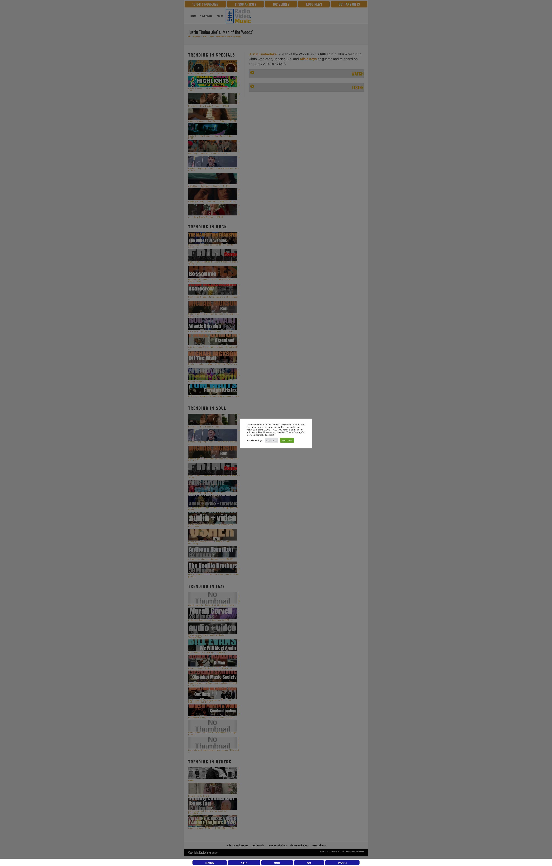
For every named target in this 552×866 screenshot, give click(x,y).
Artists (244, 862)
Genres (277, 862)
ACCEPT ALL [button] (287, 440)
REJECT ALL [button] (271, 440)
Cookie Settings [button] (254, 440)
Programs (209, 862)
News (309, 862)
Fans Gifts (342, 862)
